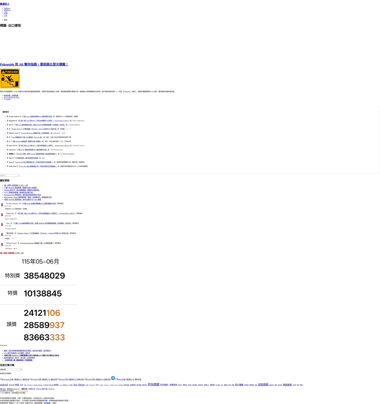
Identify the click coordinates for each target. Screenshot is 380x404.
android (4, 384)
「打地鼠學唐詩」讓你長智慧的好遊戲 (26, 158)
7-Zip (5, 12)
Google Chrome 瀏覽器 (50, 385)
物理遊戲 (246, 385)
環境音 (251, 385)
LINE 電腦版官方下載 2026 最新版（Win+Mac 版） (27, 137)
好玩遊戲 (153, 384)
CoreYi (8, 99)
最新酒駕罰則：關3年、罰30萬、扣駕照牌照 (19, 358)
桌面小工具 (227, 385)
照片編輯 (239, 385)
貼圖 (298, 385)
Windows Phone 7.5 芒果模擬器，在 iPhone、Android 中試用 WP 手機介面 (34, 129)
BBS (25, 385)
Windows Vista (113, 385)
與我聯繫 (47, 403)
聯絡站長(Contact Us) (13, 389)
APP (21, 385)
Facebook (30, 385)
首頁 (5, 20)
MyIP (6, 13)
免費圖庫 (133, 385)
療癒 (256, 385)
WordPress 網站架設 (123, 385)
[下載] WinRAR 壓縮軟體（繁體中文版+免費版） (26, 141)
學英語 (189, 385)
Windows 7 (106, 385)
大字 (5, 16)
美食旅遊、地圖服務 (11, 95)
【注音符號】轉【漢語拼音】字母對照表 (18, 360)
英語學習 (280, 385)
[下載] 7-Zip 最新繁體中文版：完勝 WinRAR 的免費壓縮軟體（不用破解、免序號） (39, 125)
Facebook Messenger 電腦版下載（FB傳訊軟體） (35, 133)
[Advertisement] (35, 44)
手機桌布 (200, 385)
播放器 (212, 385)
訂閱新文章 (31, 389)
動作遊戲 (139, 385)
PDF (97, 385)
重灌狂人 (5, 4)
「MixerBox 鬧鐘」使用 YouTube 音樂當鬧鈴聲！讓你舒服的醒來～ (36, 154)
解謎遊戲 (287, 385)
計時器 (294, 385)
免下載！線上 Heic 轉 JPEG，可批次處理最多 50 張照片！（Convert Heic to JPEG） (43, 120)
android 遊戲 (14, 385)
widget (101, 385)
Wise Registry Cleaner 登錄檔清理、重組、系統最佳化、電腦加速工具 (28, 197)
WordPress (51, 389)
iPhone (81, 384)
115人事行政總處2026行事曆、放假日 (17, 353)
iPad (75, 385)
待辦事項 (194, 385)
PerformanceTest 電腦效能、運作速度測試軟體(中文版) (22, 195)
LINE (87, 385)
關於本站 (3, 389)
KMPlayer (7, 10)
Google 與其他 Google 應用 (65, 385)
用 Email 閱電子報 (41, 389)
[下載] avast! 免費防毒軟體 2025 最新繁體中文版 (37, 116)
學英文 (185, 385)
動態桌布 (144, 385)
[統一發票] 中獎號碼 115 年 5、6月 (16, 185)
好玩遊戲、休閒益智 (168, 385)
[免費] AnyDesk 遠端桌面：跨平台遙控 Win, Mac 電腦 (22, 199)
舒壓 (276, 385)
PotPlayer (7, 8)
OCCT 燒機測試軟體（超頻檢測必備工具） (19, 192)
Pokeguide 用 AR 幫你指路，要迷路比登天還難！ (34, 64)
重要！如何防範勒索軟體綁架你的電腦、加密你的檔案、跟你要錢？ (27, 351)
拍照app (206, 385)
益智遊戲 (263, 384)
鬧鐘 (301, 385)
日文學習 (217, 385)
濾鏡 (233, 385)
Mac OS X (92, 385)
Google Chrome (37, 385)
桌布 (222, 385)
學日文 (180, 385)
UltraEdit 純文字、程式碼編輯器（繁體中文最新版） (22, 190)
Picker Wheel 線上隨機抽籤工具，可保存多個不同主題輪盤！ (34, 162)
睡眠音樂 (271, 385)
